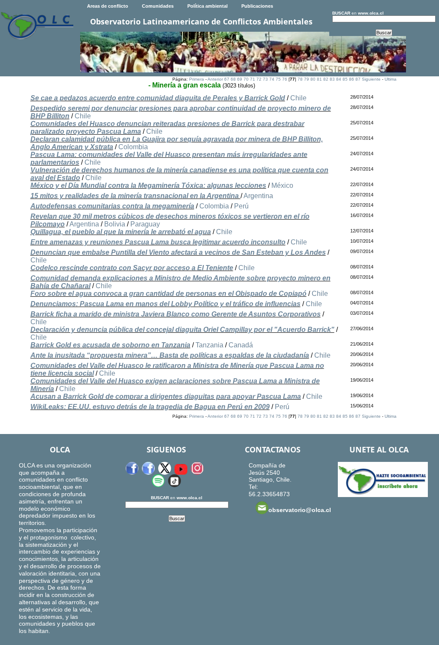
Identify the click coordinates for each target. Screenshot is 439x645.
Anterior (215, 79)
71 (252, 79)
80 (313, 79)
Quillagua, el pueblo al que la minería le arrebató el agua (120, 231)
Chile (298, 98)
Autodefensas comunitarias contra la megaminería (112, 206)
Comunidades (158, 6)
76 (284, 79)
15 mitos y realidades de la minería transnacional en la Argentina (135, 195)
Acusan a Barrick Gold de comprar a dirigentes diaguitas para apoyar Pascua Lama (165, 396)
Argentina (258, 195)
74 (271, 79)
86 (351, 79)
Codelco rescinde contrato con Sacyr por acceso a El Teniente (131, 267)
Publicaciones (257, 6)
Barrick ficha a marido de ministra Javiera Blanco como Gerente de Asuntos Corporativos (175, 314)
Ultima (391, 79)
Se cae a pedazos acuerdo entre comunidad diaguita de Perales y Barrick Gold (157, 98)
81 (319, 79)
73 (265, 79)
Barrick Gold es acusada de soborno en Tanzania (110, 345)
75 (278, 79)
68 (233, 79)
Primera (196, 79)
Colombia (133, 147)
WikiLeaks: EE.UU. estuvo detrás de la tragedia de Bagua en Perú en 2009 (150, 406)
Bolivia (114, 224)
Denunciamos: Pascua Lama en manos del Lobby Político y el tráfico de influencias (165, 303)
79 (306, 79)
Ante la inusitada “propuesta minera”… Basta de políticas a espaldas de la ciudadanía (169, 355)
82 (325, 79)
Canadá (241, 345)
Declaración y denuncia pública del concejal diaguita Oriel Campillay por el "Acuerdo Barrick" (182, 329)
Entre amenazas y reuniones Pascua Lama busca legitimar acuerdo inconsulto (158, 242)
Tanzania (209, 345)
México (282, 185)
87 (358, 79)
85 (345, 79)
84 (338, 79)
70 (246, 79)
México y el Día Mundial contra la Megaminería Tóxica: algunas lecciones (148, 185)
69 (239, 79)
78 (300, 79)
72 (259, 79)
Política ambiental (207, 6)
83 (332, 79)
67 (226, 79)
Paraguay (145, 224)
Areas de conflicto (107, 6)
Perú (241, 206)
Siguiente (371, 79)
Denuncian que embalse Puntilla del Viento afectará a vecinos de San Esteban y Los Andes (178, 252)
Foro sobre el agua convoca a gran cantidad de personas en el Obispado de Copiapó (168, 293)
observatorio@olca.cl (299, 509)
